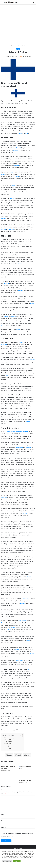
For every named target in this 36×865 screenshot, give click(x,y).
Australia (28, 447)
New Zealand (19, 447)
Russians (6, 283)
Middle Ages (9, 741)
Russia (17, 176)
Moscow (22, 603)
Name (3, 814)
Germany (25, 513)
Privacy (15, 848)
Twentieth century (10, 746)
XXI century (8, 748)
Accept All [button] (17, 861)
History (27, 755)
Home (14, 45)
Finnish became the (17, 431)
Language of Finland (25, 780)
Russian (27, 421)
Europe (18, 45)
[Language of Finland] (27, 772)
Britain (13, 627)
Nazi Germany (22, 621)
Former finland (8, 739)
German (9, 629)
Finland (23, 45)
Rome (26, 133)
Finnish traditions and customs (8, 767)
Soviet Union (19, 660)
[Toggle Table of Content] (20, 735)
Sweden (3, 218)
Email (3, 820)
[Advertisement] (18, 25)
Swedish (18, 148)
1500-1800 (8, 743)
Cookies (20, 848)
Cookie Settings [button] (7, 861)
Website (3, 827)
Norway (3, 229)
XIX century (8, 745)
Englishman (16, 150)
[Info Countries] (11, 2)
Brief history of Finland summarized (12, 738)
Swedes (11, 172)
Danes (3, 174)
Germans (4, 497)
